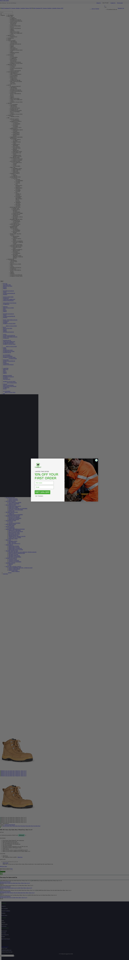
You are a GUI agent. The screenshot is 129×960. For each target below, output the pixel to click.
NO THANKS (39, 496)
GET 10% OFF (42, 492)
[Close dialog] (96, 460)
